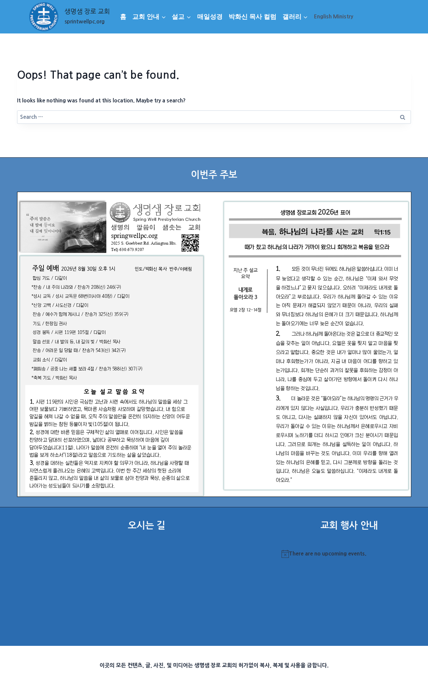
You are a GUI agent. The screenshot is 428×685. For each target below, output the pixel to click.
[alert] (349, 553)
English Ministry (333, 16)
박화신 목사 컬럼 (253, 16)
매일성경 (210, 16)
